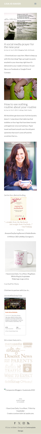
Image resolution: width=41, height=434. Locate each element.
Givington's (29, 237)
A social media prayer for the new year (19, 45)
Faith (25, 50)
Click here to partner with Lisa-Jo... (17, 290)
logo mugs (20, 279)
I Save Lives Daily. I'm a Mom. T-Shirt (19, 408)
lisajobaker (26, 276)
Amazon (8, 233)
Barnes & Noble (25, 233)
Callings (21, 110)
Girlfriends (31, 50)
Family (30, 110)
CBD (16, 237)
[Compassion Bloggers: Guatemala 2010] (19, 390)
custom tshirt (19, 413)
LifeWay (22, 237)
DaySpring (15, 233)
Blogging (21, 50)
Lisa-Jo (8, 50)
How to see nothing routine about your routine (20, 105)
